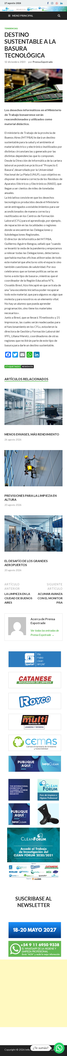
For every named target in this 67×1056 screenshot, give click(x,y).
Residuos (27, 366)
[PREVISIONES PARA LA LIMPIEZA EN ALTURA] (33, 469)
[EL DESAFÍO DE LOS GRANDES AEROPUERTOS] (33, 535)
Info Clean (31, 1049)
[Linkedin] (61, 3)
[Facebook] (47, 3)
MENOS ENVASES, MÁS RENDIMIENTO (31, 434)
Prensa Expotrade (43, 61)
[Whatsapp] (57, 3)
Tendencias (11, 28)
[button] (59, 1048)
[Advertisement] (33, 993)
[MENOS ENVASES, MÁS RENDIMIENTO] (33, 408)
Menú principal (22, 15)
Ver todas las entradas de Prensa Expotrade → (45, 632)
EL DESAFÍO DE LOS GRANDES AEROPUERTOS (26, 563)
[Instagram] (52, 3)
